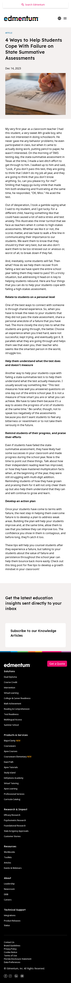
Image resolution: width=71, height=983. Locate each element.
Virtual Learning (11, 693)
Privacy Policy (10, 948)
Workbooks (9, 852)
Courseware (10, 746)
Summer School (11, 725)
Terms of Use (10, 955)
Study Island (10, 772)
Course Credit (10, 682)
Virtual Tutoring (11, 783)
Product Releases (12, 920)
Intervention (9, 687)
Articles (7, 862)
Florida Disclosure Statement (17, 958)
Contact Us (9, 942)
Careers (8, 899)
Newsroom (9, 889)
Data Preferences (12, 962)
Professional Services (14, 794)
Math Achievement (12, 703)
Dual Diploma (10, 677)
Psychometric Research (15, 820)
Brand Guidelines (12, 945)
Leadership (9, 883)
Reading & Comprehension (17, 709)
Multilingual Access (13, 719)
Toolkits (8, 857)
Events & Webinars (13, 868)
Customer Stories (12, 836)
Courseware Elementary (17, 756)
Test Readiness (11, 714)
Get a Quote (57, 664)
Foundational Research (15, 825)
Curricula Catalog (12, 799)
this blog (10, 565)
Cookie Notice (10, 952)
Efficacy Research (12, 815)
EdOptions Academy (13, 778)
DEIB (6, 894)
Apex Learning (11, 788)
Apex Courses (10, 751)
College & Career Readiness (17, 698)
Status (7, 925)
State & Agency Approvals (16, 831)
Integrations (10, 915)
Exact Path (8, 762)
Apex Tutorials (11, 767)
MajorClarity (9, 740)
